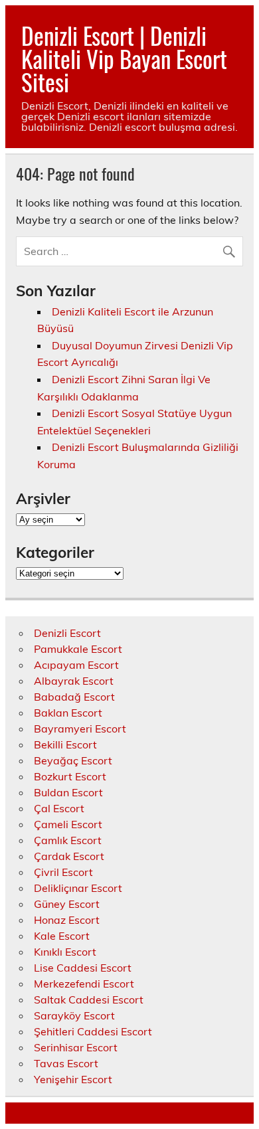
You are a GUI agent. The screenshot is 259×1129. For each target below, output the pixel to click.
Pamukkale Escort (78, 648)
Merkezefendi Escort (84, 983)
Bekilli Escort (65, 744)
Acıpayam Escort (76, 664)
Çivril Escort (63, 872)
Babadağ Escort (74, 696)
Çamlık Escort (68, 840)
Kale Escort (62, 935)
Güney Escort (67, 904)
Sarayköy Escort (74, 1015)
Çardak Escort (69, 856)
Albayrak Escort (74, 680)
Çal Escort (59, 808)
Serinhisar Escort (76, 1047)
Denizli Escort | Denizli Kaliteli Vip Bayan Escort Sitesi (124, 58)
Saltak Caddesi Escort (88, 999)
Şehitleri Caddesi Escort (93, 1031)
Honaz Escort (67, 919)
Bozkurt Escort (70, 776)
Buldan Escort (68, 792)
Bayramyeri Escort (80, 728)
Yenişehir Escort (73, 1079)
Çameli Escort (68, 824)
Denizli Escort (67, 633)
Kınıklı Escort (65, 951)
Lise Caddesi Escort (82, 967)
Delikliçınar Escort (78, 888)
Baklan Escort (68, 712)
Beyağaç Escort (73, 760)
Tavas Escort (66, 1063)
